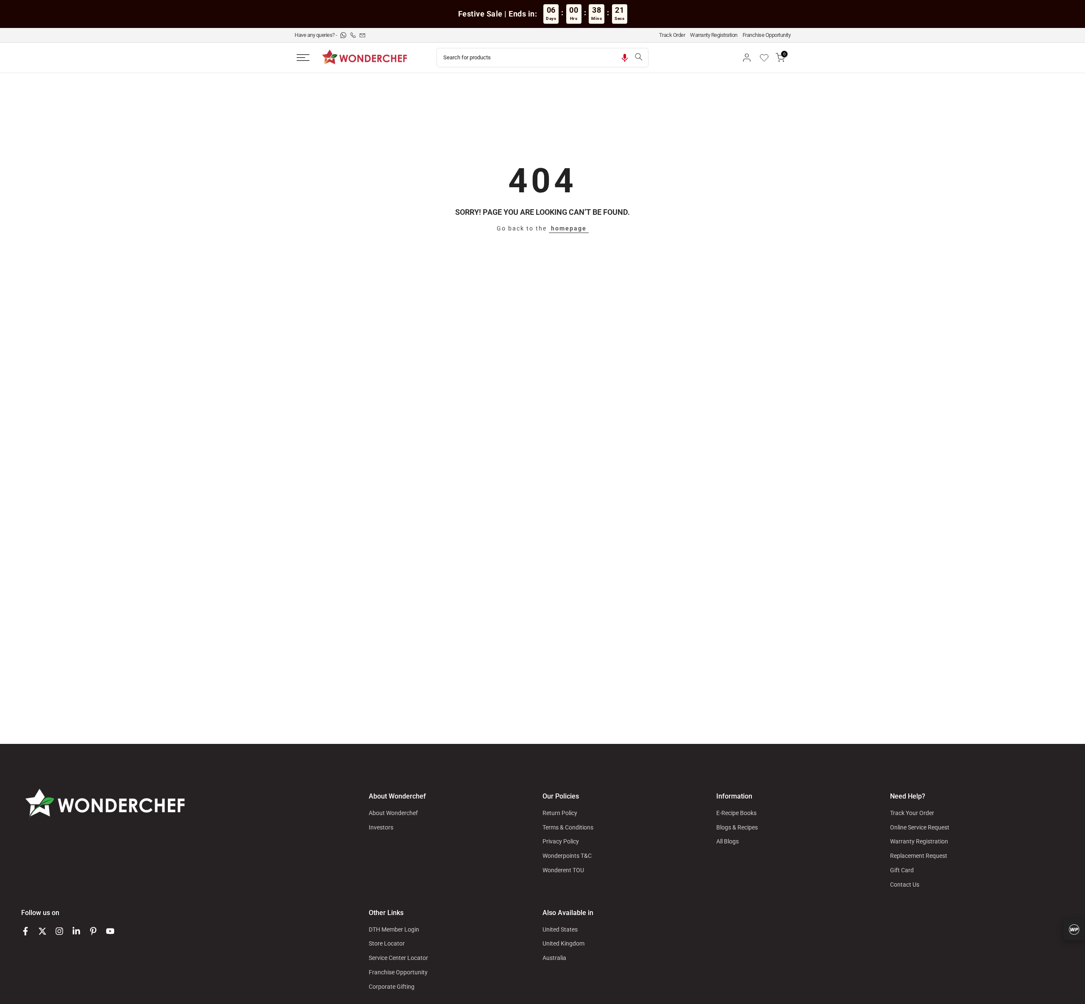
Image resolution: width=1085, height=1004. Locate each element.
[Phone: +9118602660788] (354, 35)
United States (560, 929)
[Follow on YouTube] (110, 931)
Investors (381, 827)
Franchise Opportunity (767, 35)
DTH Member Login (394, 929)
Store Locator (387, 943)
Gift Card (902, 870)
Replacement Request (918, 855)
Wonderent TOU (563, 870)
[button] (624, 57)
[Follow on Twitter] (42, 931)
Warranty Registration (713, 35)
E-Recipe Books (736, 813)
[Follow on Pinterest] (93, 931)
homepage (569, 228)
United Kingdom (563, 943)
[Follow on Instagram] (59, 931)
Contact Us (904, 884)
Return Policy (559, 813)
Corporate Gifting (392, 986)
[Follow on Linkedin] (76, 931)
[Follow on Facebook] (25, 931)
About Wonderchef (393, 813)
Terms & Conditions (567, 827)
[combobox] (533, 57)
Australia (554, 957)
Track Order (672, 35)
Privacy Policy (560, 841)
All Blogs (727, 841)
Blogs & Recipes (737, 827)
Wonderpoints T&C (567, 855)
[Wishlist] (767, 58)
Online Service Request (919, 827)
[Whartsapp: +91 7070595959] (344, 35)
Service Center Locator (398, 957)
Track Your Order (912, 813)
